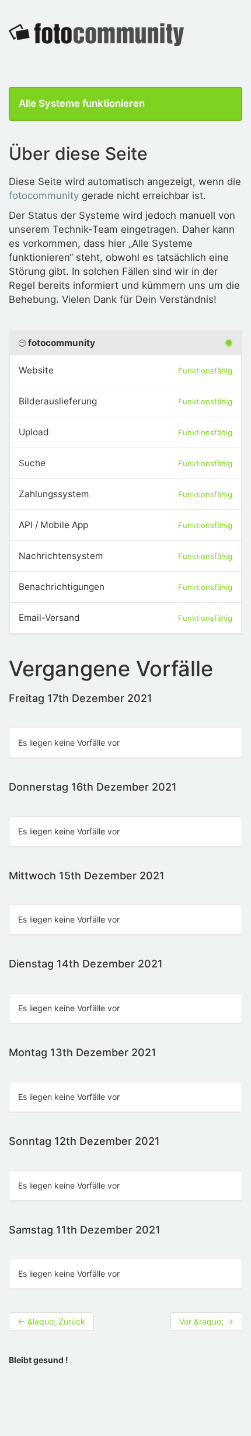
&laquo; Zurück (51, 1321)
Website (36, 370)
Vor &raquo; (206, 1321)
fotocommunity (44, 195)
